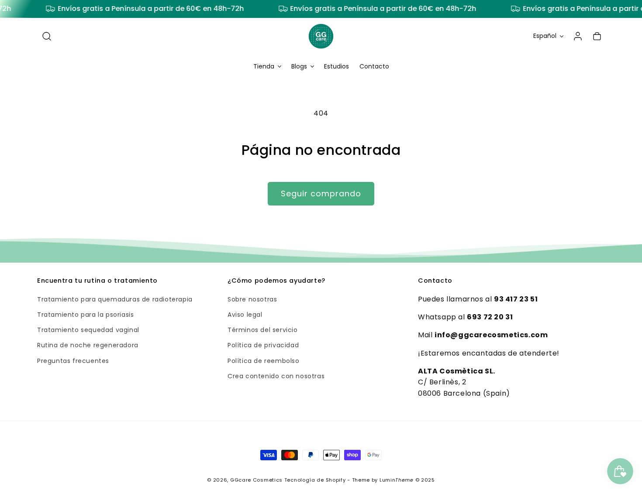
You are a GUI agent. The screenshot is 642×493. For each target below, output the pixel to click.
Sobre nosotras (252, 299)
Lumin (397, 479)
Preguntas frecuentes (73, 360)
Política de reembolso (264, 360)
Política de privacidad (263, 345)
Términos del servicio (263, 330)
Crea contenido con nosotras (276, 376)
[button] (46, 36)
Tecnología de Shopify (315, 479)
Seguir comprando (321, 193)
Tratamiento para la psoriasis (85, 314)
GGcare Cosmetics (256, 479)
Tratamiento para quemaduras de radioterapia (115, 299)
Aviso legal (245, 314)
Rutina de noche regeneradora (87, 345)
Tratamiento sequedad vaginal (88, 330)
